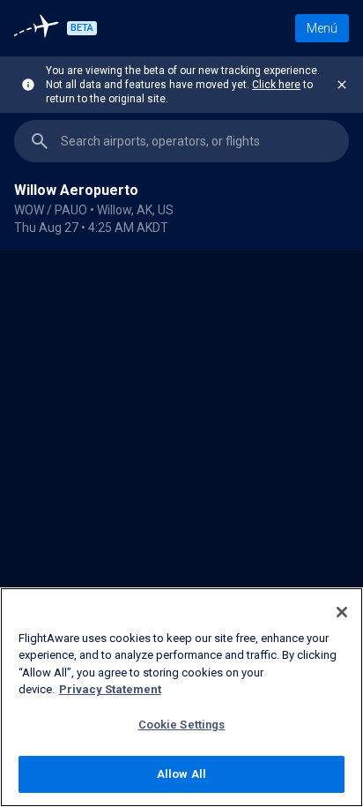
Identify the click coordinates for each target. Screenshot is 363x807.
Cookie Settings (182, 724)
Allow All (181, 774)
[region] (181, 528)
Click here (276, 84)
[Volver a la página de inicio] (38, 28)
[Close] (341, 612)
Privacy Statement (110, 689)
